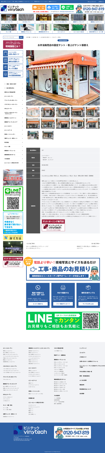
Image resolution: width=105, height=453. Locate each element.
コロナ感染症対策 (58, 348)
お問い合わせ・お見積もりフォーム (89, 361)
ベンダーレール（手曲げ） (59, 373)
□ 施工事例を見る (9, 88)
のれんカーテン (8, 108)
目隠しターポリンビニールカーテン (10, 354)
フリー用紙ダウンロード (63, 304)
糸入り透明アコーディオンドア (9, 386)
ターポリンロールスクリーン (35, 356)
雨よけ (71, 175)
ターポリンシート (32, 405)
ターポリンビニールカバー (34, 374)
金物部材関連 (57, 400)
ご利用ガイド (101, 1)
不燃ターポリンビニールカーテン (10, 358)
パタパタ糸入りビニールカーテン (10, 368)
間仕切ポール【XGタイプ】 (59, 385)
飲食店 (86, 175)
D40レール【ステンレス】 (59, 367)
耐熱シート (31, 410)
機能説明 (82, 385)
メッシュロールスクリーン (34, 358)
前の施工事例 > (88, 246)
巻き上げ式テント (64, 175)
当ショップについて (92, 1)
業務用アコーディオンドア (10, 122)
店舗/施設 (91, 175)
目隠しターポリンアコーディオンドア (11, 388)
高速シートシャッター (9, 134)
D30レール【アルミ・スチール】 (61, 362)
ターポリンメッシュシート (34, 407)
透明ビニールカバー (33, 370)
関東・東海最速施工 (85, 376)
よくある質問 (83, 380)
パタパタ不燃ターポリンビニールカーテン (12, 372)
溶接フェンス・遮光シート (10, 138)
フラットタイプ (6, 398)
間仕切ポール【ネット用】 (59, 389)
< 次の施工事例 (37, 246)
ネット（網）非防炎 (7, 409)
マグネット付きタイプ (7, 397)
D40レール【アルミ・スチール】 (61, 365)
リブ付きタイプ (6, 400)
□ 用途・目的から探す (10, 84)
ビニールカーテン (8, 96)
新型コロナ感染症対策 (9, 92)
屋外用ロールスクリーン (34, 350)
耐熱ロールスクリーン (33, 359)
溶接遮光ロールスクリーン (8, 416)
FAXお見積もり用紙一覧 (86, 371)
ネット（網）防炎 (7, 405)
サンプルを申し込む (88, 304)
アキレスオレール (6, 379)
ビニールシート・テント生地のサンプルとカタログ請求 (92, 366)
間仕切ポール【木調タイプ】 (60, 382)
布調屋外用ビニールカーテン (9, 361)
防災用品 (6, 142)
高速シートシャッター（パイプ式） (36, 393)
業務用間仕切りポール (9, 154)
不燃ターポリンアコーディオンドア (10, 390)
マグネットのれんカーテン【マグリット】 (10, 113)
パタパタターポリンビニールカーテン (11, 370)
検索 (21, 37)
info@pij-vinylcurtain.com (67, 11)
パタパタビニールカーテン (10, 104)
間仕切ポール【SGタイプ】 (59, 387)
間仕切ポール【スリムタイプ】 (60, 383)
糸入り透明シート (32, 414)
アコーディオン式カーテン (10, 100)
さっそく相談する (38, 304)
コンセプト (82, 352)
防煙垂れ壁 (31, 398)
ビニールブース (8, 130)
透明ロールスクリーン (33, 352)
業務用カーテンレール (9, 150)
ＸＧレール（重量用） (58, 369)
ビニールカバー (8, 126)
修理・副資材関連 (57, 403)
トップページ (83, 348)
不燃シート (31, 408)
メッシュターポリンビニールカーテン (11, 356)
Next (98, 78)
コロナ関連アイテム (58, 350)
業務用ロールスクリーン (10, 118)
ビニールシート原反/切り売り (11, 163)
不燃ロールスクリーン (33, 361)
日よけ (75, 175)
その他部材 (7, 158)
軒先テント (56, 175)
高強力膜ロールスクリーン (34, 363)
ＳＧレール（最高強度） (59, 371)
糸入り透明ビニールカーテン (9, 352)
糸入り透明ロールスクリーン (35, 354)
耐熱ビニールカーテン (7, 359)
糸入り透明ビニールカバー (34, 372)
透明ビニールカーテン (7, 350)
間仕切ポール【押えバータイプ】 (61, 391)
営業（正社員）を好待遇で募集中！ (41, 11)
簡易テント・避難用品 (60, 355)
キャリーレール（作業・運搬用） (61, 375)
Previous (28, 78)
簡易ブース (31, 383)
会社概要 (82, 393)
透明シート (31, 412)
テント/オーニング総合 (47, 175)
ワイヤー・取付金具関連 (59, 401)
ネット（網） (7, 146)
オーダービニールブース (34, 384)
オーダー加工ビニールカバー (35, 376)
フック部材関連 (57, 398)
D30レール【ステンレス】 (59, 364)
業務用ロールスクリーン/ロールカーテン (39, 348)
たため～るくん (32, 386)
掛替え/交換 (81, 175)
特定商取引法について (85, 389)
